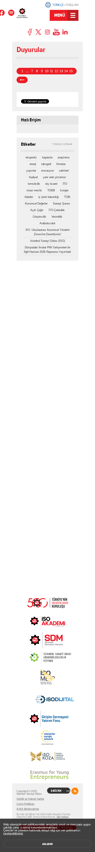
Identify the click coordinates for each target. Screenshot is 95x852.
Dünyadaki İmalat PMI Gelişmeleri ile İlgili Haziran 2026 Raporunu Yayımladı (47, 249)
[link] (37, 640)
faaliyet (33, 177)
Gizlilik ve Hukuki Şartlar (30, 798)
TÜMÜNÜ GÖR (60, 144)
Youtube (56, 32)
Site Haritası (63, 816)
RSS (74, 791)
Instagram (47, 32)
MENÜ (59, 15)
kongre (64, 190)
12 (56, 71)
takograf (46, 164)
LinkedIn (65, 32)
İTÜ (65, 183)
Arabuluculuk (47, 223)
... (27, 71)
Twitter (39, 32)
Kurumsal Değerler (36, 203)
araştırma (63, 157)
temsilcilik (34, 183)
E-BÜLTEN (56, 791)
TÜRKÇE (58, 5)
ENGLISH (72, 5)
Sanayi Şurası (61, 203)
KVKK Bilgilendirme (28, 809)
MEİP (47, 677)
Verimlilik (56, 216)
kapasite (47, 157)
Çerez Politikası (25, 803)
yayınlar (31, 170)
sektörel (64, 170)
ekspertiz (31, 157)
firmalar (60, 164)
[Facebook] (11, 13)
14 (66, 71)
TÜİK (67, 197)
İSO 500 (47, 602)
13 (61, 71)
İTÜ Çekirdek (57, 210)
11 (51, 71)
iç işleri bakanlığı (48, 197)
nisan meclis (34, 190)
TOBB (51, 190)
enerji (33, 164)
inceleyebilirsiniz (13, 833)
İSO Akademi (47, 621)
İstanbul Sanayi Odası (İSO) (47, 240)
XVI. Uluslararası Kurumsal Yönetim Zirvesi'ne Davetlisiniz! (47, 232)
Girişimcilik (39, 216)
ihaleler (29, 197)
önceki (22, 80)
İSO (33, 15)
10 (46, 71)
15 (70, 71)
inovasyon (47, 170)
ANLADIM (47, 844)
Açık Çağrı (36, 210)
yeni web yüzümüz (54, 177)
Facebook (30, 32)
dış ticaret (51, 183)
